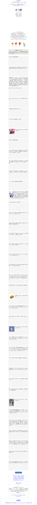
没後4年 (22, 477)
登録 (6, 502)
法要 (15, 502)
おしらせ (17, 502)
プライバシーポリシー (22, 502)
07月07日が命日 (15, 478)
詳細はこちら (18, 492)
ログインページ (20, 5)
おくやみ (12, 502)
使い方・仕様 (16, 5)
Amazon (10, 488)
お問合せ (28, 502)
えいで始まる (15, 477)
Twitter (31, 502)
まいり (18, 0)
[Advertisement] (18, 24)
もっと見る (18, 472)
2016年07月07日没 (21, 478)
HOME (18, 500)
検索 (9, 502)
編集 (7, 502)
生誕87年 (19, 477)
